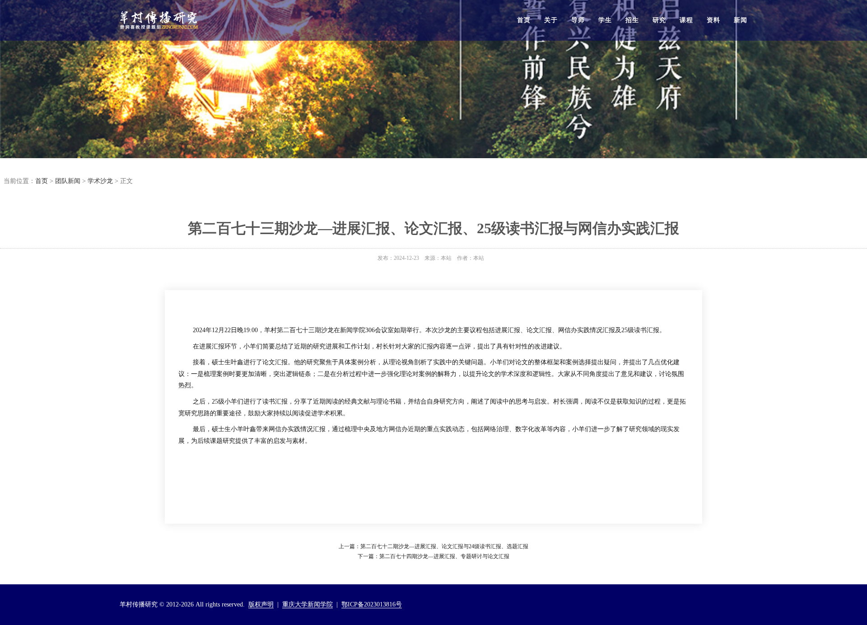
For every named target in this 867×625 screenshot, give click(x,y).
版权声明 (261, 604)
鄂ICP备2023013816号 (371, 604)
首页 (524, 20)
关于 (551, 20)
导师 (578, 20)
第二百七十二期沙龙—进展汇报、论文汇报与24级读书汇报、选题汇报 (444, 546)
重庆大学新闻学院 (307, 604)
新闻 (740, 20)
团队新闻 (67, 181)
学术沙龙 (100, 181)
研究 (659, 20)
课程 (686, 20)
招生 (632, 20)
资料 (713, 20)
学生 (605, 20)
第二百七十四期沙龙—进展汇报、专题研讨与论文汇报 (444, 556)
